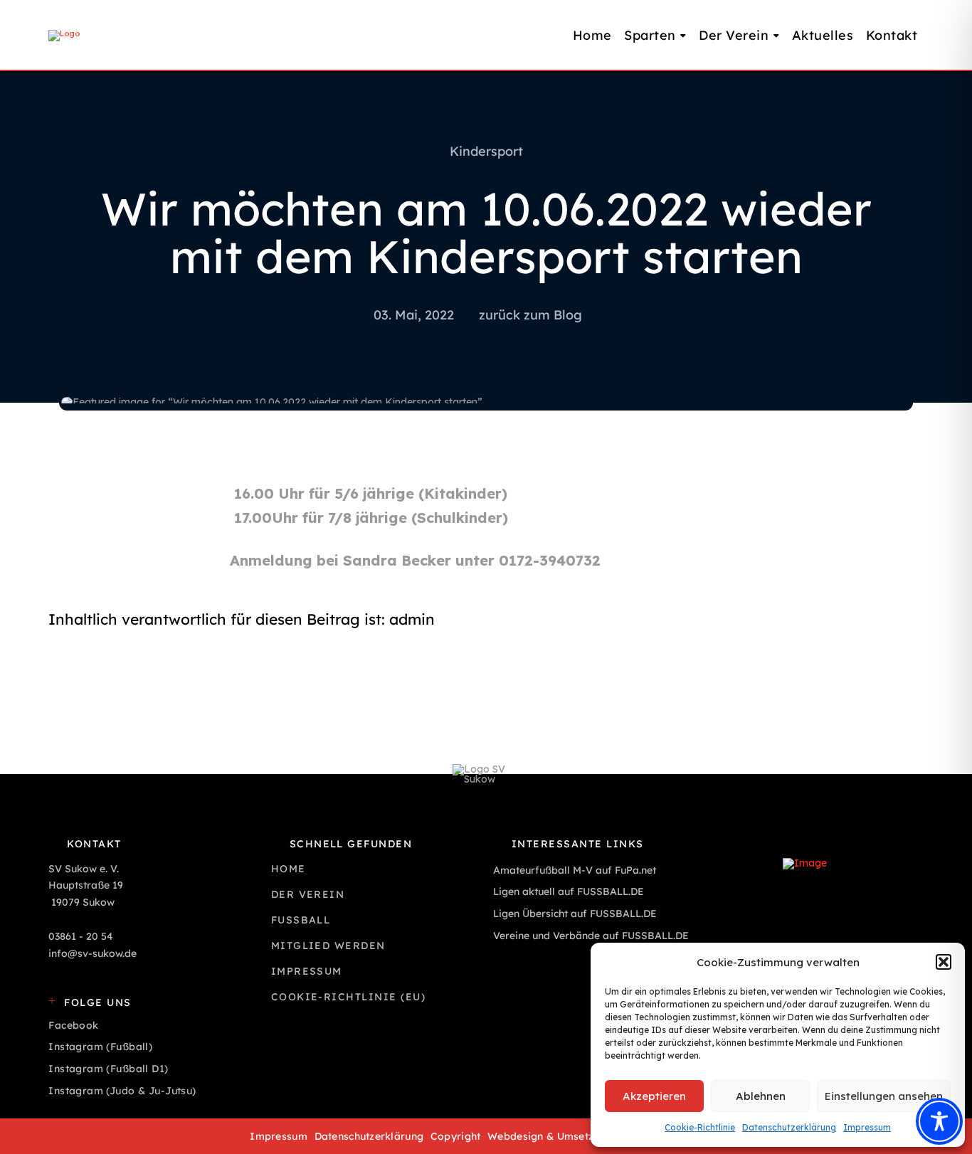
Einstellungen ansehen (884, 1096)
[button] (943, 962)
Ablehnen (761, 1096)
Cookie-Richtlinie (700, 1127)
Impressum (867, 1127)
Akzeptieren (654, 1096)
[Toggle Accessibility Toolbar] (939, 1121)
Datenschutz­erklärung (789, 1127)
